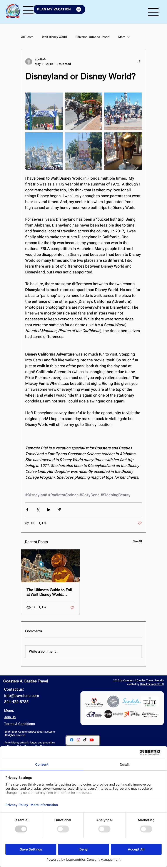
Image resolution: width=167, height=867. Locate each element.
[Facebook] (71, 740)
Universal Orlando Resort (92, 37)
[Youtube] (91, 740)
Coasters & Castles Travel (25, 681)
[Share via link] (59, 510)
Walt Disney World (54, 37)
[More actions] (139, 61)
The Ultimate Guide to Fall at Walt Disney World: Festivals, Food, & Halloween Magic (49, 592)
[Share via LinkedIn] (49, 510)
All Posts (27, 37)
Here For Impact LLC (152, 684)
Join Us (10, 717)
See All (137, 541)
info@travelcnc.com (21, 696)
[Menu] (28, 10)
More (121, 37)
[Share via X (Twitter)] (38, 510)
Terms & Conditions (19, 723)
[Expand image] (44, 111)
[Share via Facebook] (27, 510)
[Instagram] (78, 740)
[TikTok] (85, 740)
